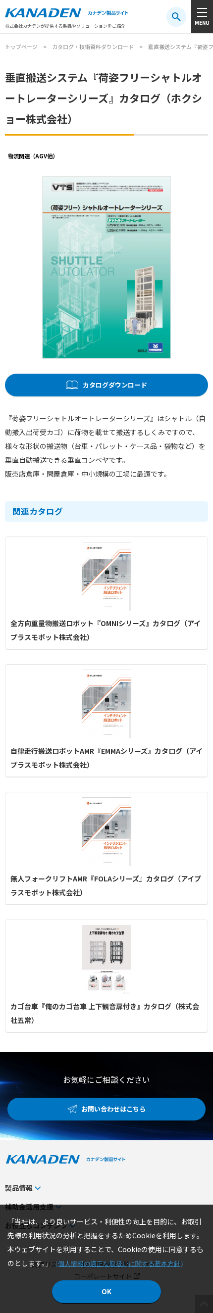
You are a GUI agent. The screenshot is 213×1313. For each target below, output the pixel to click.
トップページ (21, 46)
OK (106, 1291)
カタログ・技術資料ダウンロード (93, 46)
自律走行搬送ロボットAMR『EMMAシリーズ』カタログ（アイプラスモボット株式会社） (106, 758)
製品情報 (19, 1188)
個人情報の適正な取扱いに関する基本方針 (119, 1263)
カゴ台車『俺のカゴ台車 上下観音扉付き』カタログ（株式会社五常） (104, 1013)
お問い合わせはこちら (113, 1109)
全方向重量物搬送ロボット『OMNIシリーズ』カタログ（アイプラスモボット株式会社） (105, 630)
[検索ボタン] (176, 17)
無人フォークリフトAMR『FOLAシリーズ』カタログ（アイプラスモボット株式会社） (105, 885)
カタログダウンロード (115, 384)
